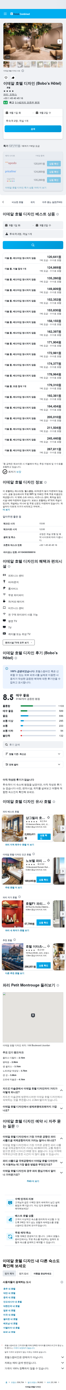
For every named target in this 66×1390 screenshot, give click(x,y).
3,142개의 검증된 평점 (27, 102)
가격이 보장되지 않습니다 (24, 1347)
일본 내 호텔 (9, 1310)
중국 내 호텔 (9, 1297)
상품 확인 (43, 837)
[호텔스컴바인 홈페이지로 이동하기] (20, 14)
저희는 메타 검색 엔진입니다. (21, 1362)
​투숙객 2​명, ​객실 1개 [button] (17, 120)
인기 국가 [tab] (9, 1273)
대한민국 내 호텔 (11, 1305)
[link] (20, 844)
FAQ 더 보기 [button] (33, 1181)
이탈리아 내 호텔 (11, 1327)
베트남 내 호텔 (10, 1323)
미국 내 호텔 (9, 1314)
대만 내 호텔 (9, 1292)
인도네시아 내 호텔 (12, 1301)
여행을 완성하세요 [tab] (42, 1273)
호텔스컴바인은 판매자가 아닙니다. (24, 1357)
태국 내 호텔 (9, 1331)
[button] (5, 13)
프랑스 (14, 1382)
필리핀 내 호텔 (10, 1318)
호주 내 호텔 (9, 1288)
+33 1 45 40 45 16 (13, 98)
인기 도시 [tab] (23, 1273)
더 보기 (6, 509)
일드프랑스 (32, 1382)
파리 (48, 1382)
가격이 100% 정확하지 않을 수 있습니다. (27, 1368)
